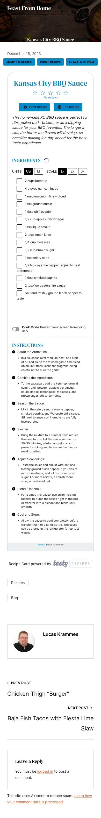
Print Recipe (50, 62)
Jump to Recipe (19, 62)
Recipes (18, 582)
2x (72, 171)
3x (82, 171)
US (28, 171)
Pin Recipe (71, 107)
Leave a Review (82, 62)
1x (62, 171)
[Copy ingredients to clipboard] (46, 161)
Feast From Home (29, 8)
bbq (14, 597)
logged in (45, 771)
